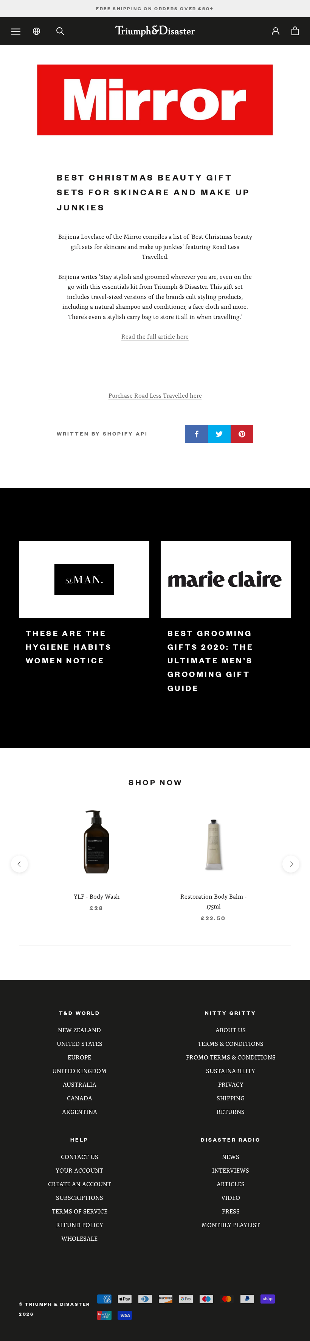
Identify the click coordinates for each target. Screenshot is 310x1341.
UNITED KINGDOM (79, 1071)
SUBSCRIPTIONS (79, 1197)
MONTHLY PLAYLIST (231, 1225)
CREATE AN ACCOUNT (79, 1184)
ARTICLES (231, 1184)
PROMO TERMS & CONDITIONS (231, 1057)
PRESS (231, 1211)
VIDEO (230, 1197)
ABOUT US (230, 1030)
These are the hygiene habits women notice (69, 647)
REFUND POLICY (79, 1225)
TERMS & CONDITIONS (231, 1043)
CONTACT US (79, 1157)
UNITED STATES (79, 1043)
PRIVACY (230, 1084)
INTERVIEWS (230, 1170)
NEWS (230, 1157)
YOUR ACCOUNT (79, 1170)
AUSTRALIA (79, 1084)
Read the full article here (155, 336)
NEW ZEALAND (79, 1030)
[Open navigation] (15, 31)
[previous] (19, 864)
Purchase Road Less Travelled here (155, 395)
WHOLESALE (79, 1238)
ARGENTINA (79, 1111)
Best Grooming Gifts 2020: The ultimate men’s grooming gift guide (210, 660)
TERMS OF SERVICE (79, 1211)
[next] (290, 864)
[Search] (60, 31)
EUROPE (79, 1057)
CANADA (79, 1098)
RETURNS (231, 1111)
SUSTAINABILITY (230, 1071)
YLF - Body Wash (97, 896)
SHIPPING (231, 1098)
